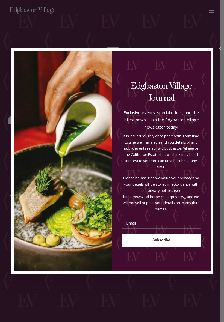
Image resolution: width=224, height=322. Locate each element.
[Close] (220, 48)
